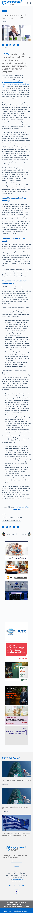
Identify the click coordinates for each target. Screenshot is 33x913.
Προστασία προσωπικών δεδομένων (13, 906)
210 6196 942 (18, 881)
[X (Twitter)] (8, 45)
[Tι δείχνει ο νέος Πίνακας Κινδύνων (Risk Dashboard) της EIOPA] (16, 769)
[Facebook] (4, 45)
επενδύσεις (19, 517)
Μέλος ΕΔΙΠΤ (23, 904)
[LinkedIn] (11, 45)
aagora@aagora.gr (18, 879)
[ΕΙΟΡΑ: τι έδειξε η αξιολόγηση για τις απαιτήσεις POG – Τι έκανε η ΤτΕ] (16, 796)
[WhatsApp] (15, 45)
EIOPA (7, 54)
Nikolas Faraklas (7, 911)
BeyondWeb (26, 911)
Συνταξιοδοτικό (15, 520)
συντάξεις (6, 520)
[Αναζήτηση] (27, 3)
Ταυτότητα (26, 906)
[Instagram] (18, 885)
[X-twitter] (14, 885)
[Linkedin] (23, 885)
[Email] (19, 45)
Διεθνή (4, 10)
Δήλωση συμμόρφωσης (12, 904)
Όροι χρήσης (10, 902)
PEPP (11, 517)
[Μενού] (30, 3)
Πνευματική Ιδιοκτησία (20, 902)
